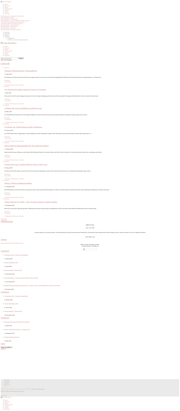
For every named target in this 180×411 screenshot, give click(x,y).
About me (6, 5)
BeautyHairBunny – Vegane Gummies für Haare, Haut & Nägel (21, 278)
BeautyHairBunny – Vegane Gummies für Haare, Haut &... (15, 20)
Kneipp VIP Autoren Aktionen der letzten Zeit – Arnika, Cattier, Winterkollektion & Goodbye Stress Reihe (32, 285)
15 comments (7, 100)
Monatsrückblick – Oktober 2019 (9, 19)
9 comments (7, 213)
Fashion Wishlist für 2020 (7, 17)
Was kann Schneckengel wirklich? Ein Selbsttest (17, 322)
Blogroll (6, 35)
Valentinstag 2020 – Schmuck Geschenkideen (12, 16)
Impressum (7, 36)
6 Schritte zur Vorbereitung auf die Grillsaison (23, 127)
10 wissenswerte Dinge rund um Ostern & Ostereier (25, 90)
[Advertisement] (90, 364)
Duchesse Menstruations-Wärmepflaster (20, 71)
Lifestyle (6, 10)
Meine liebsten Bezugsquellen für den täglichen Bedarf (26, 146)
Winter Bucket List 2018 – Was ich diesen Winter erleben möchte (30, 202)
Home (6, 4)
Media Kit (7, 13)
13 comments (7, 82)
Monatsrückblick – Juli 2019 (8, 28)
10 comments (7, 138)
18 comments (7, 175)
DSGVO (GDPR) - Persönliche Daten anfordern (12, 391)
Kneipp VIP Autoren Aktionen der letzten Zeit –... (13, 22)
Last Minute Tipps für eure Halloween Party (12, 23)
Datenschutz (11, 38)
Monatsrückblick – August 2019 (9, 26)
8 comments (7, 156)
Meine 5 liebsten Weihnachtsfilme (18, 183)
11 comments (7, 119)
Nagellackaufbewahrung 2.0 (11, 337)
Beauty (6, 7)
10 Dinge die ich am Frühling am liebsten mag (23, 108)
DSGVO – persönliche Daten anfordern (18, 39)
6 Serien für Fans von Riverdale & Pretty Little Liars (25, 165)
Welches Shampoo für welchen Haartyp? (11, 29)
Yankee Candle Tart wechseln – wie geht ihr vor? (17, 329)
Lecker (6, 11)
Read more (7, 80)
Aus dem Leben (8, 8)
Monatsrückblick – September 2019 (10, 25)
